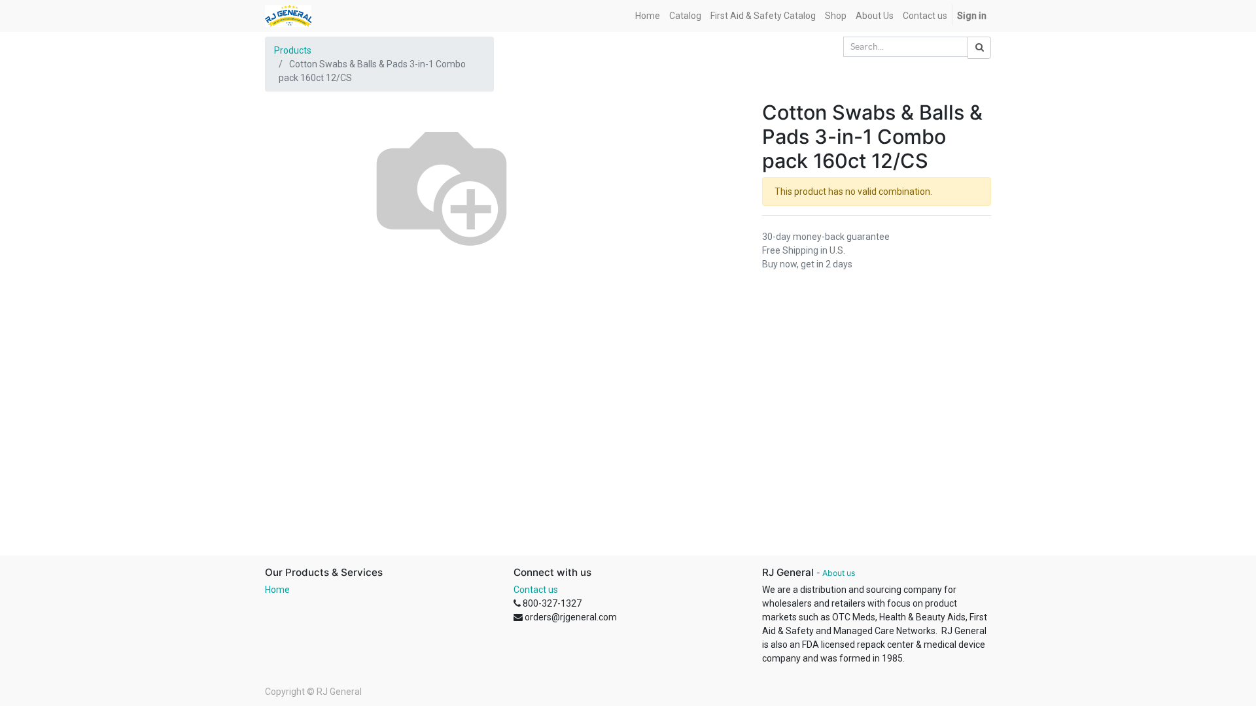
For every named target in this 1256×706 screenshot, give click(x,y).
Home (277, 589)
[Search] (979, 48)
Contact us (536, 589)
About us (838, 573)
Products (292, 50)
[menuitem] (648, 16)
